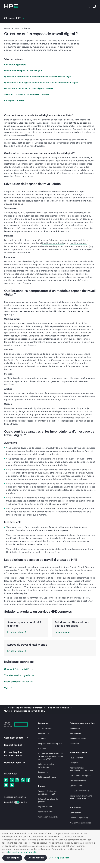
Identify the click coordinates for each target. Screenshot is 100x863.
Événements (75, 728)
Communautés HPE (78, 786)
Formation (74, 763)
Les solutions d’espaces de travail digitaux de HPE (28, 88)
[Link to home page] (5, 707)
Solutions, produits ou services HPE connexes (26, 94)
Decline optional (36, 858)
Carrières (42, 738)
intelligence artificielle (53, 243)
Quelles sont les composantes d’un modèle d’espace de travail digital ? (39, 76)
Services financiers (78, 781)
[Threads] (23, 780)
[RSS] (12, 785)
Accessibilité (43, 733)
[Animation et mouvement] (17, 802)
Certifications (75, 813)
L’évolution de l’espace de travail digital (23, 70)
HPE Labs (42, 748)
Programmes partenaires (80, 823)
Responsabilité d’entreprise (50, 743)
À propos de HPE (45, 728)
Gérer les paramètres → (60, 858)
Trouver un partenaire (79, 818)
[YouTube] (6, 785)
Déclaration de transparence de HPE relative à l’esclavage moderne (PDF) (50, 756)
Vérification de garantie (48, 817)
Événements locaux (78, 738)
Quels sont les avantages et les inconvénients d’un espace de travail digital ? (41, 82)
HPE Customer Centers (79, 791)
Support (13, 744)
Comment (14, 737)
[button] (88, 6)
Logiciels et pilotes (46, 812)
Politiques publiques (47, 777)
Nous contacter (76, 758)
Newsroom (74, 743)
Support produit (45, 807)
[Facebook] (28, 780)
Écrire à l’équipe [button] (13, 754)
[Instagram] (17, 780)
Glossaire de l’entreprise (80, 775)
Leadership (43, 772)
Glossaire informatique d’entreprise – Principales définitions (39, 707)
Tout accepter (12, 858)
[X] (12, 780)
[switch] (15, 802)
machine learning (78, 243)
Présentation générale (15, 64)
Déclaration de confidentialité (22, 852)
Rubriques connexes (14, 100)
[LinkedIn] (6, 780)
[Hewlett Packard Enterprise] (11, 6)
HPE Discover (75, 733)
